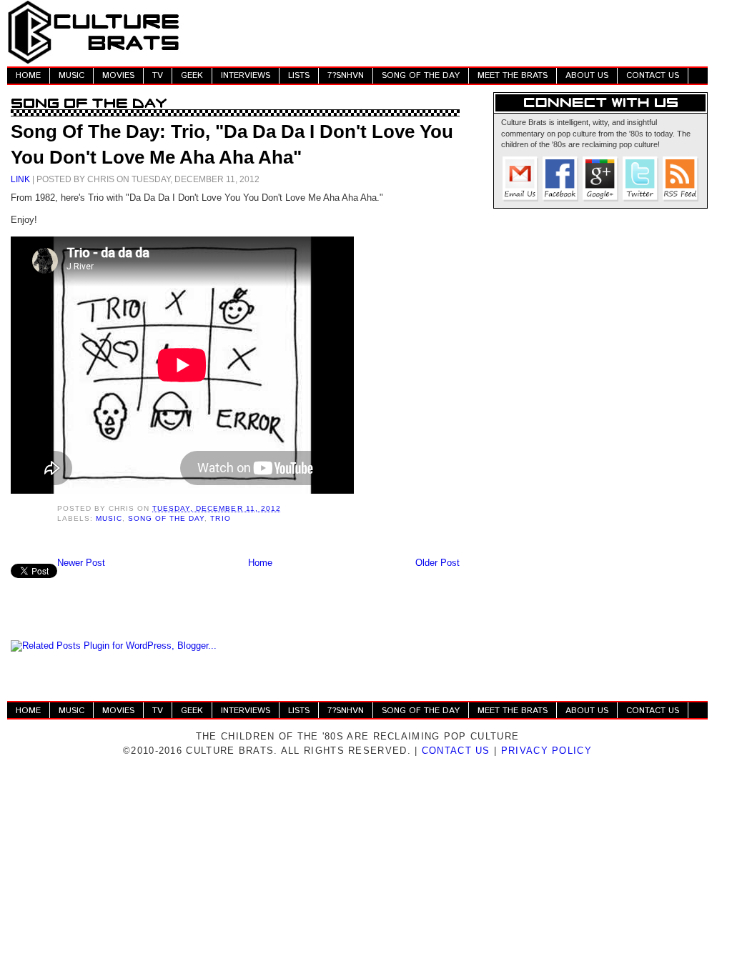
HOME (28, 75)
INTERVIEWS (245, 75)
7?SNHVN (345, 75)
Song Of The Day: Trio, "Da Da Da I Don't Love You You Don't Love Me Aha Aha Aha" (232, 144)
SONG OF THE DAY (421, 75)
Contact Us (456, 750)
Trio (220, 518)
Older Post (437, 562)
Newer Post (81, 562)
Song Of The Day (166, 518)
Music (109, 518)
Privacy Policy (546, 750)
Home (260, 562)
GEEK (192, 75)
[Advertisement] (447, 32)
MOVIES (118, 75)
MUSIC (71, 75)
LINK (20, 179)
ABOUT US (586, 75)
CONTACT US (652, 75)
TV (157, 75)
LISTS (299, 75)
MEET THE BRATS (513, 75)
